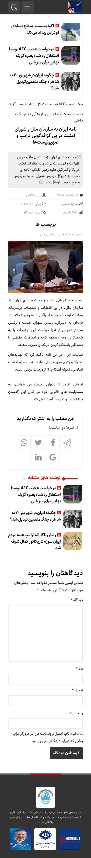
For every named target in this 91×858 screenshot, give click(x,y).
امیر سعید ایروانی (70, 234)
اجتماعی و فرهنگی (45, 114)
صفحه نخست (73, 114)
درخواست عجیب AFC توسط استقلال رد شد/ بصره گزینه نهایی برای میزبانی (33, 56)
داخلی (78, 120)
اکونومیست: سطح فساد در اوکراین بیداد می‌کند (35, 29)
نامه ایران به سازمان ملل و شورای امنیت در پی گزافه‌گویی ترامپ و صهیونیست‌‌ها (46, 135)
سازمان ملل (48, 234)
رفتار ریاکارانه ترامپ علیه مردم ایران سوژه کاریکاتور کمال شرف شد (34, 541)
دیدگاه (76, 600)
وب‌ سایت (76, 713)
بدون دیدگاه (32, 213)
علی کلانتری (33, 195)
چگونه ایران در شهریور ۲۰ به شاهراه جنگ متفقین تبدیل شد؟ (34, 82)
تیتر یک (23, 114)
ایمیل (77, 690)
